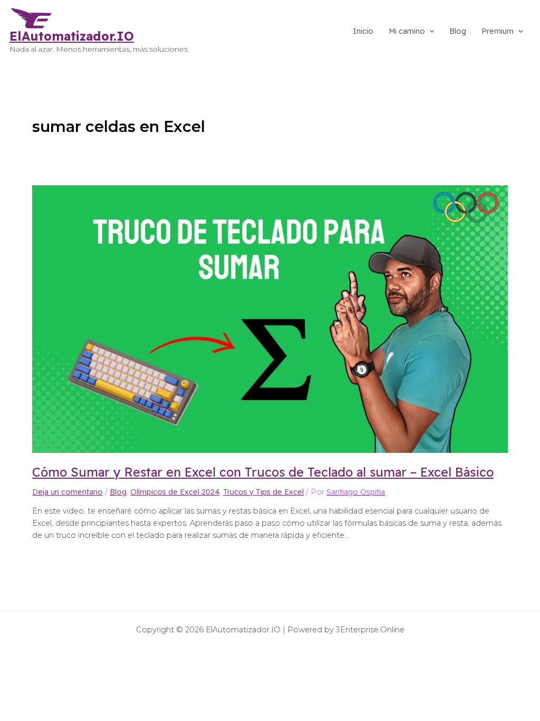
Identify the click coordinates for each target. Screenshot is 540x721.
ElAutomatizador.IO (71, 36)
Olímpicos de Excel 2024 (174, 492)
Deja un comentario (67, 492)
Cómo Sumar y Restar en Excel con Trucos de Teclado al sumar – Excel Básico (263, 472)
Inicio (363, 31)
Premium (497, 31)
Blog (457, 31)
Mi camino (407, 31)
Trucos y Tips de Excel (263, 492)
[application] (430, 31)
